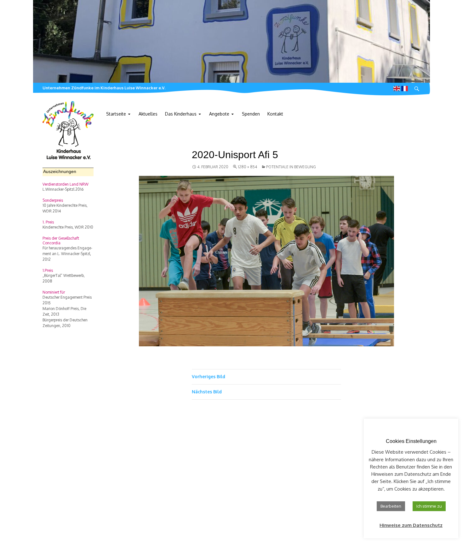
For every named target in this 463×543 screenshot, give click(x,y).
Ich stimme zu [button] (429, 506)
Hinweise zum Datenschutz (411, 525)
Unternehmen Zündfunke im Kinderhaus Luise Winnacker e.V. (104, 87)
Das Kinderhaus (181, 113)
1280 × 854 (247, 166)
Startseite (116, 113)
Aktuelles (148, 113)
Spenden (251, 113)
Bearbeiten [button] (390, 506)
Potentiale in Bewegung (291, 166)
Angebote (219, 113)
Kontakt (275, 113)
